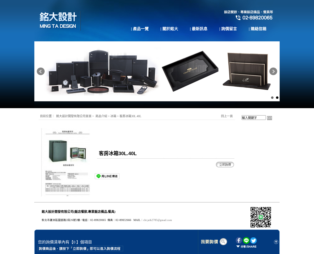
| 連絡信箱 (257, 29)
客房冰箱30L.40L (130, 116)
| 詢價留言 (228, 29)
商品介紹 (101, 116)
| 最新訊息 (199, 29)
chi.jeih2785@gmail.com (157, 220)
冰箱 (113, 116)
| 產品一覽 (140, 29)
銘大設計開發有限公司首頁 (74, 116)
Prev (41, 71)
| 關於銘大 (169, 29)
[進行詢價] (213, 242)
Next (273, 71)
